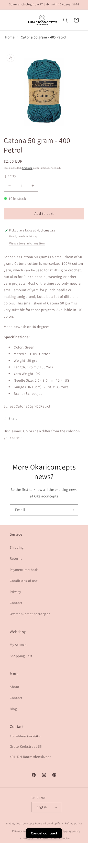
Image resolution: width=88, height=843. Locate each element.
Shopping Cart (21, 656)
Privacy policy (21, 831)
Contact (16, 603)
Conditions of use (24, 580)
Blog (13, 709)
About (15, 687)
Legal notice (62, 838)
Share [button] (13, 418)
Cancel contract (44, 833)
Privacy (15, 592)
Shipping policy (70, 831)
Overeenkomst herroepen (30, 614)
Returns (16, 558)
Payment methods (24, 569)
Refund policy (73, 823)
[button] (9, 20)
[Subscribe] (72, 510)
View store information (27, 243)
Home (9, 37)
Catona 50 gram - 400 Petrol (43, 37)
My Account (19, 644)
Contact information (36, 838)
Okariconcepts (25, 823)
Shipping (27, 167)
